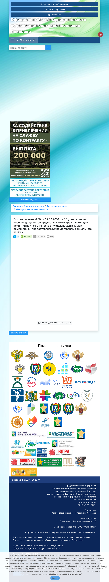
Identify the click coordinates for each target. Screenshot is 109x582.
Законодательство (34, 206)
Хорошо (55, 578)
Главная (17, 206)
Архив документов (57, 206)
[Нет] (105, 567)
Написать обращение (55, 9)
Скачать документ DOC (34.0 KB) (55, 323)
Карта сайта (55, 14)
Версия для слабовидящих (55, 4)
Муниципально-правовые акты (32, 209)
